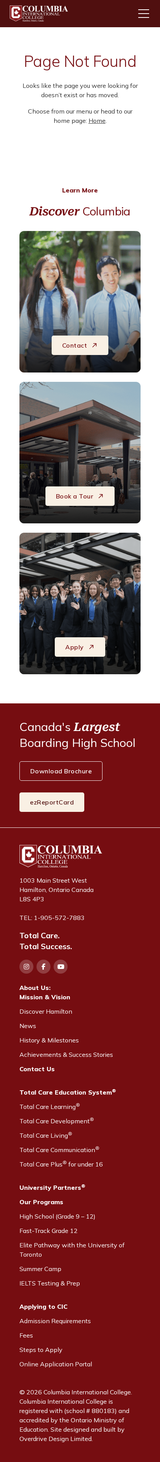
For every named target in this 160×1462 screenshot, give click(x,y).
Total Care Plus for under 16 (61, 1163)
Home (97, 120)
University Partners (52, 1187)
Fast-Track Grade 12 (48, 1231)
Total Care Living (45, 1135)
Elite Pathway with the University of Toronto (72, 1249)
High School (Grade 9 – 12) (57, 1216)
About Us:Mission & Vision (44, 992)
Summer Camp (40, 1269)
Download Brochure (61, 771)
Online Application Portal (55, 1364)
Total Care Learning (49, 1106)
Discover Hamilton (45, 1011)
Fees (26, 1335)
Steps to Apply (41, 1350)
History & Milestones (49, 1040)
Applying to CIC (43, 1306)
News (27, 1026)
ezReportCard (52, 802)
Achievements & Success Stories (66, 1054)
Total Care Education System (67, 1092)
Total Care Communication (59, 1149)
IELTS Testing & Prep (49, 1283)
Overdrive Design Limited (55, 1439)
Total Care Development (56, 1120)
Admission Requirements (55, 1321)
